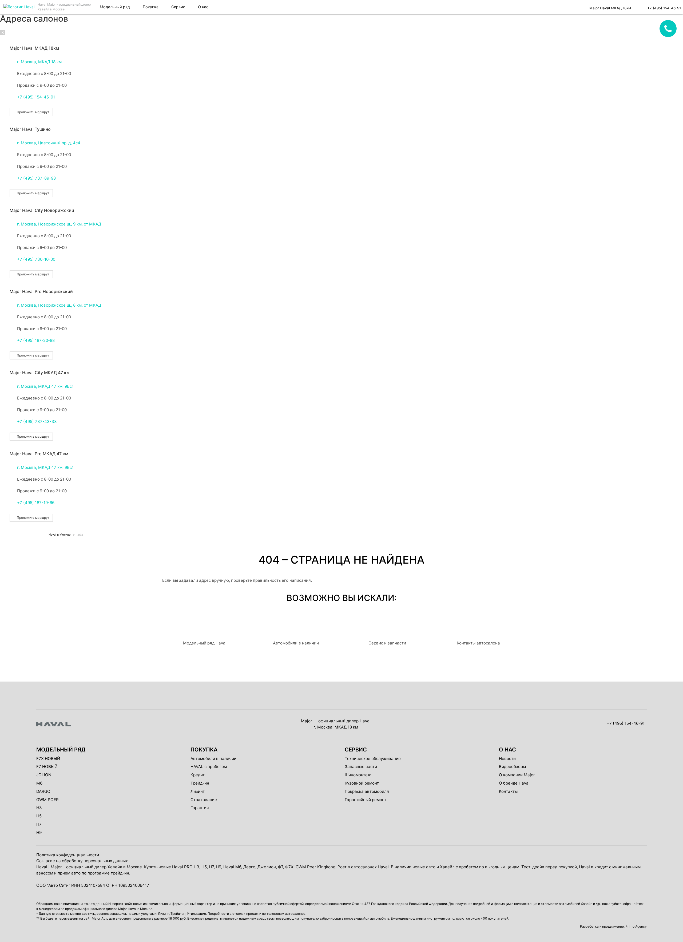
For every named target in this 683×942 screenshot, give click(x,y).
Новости (507, 758)
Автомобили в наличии (213, 758)
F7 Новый (46, 766)
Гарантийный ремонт (365, 799)
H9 (39, 832)
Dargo (43, 791)
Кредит (197, 774)
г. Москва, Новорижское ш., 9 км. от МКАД (59, 224)
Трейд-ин (199, 783)
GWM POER (47, 799)
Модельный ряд (115, 7)
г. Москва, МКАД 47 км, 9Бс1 (45, 386)
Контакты (508, 791)
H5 (39, 815)
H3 (39, 807)
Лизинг (197, 791)
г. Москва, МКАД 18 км (39, 61)
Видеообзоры (512, 766)
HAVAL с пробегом (208, 766)
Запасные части (361, 766)
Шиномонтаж (358, 774)
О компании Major (517, 774)
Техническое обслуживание (373, 758)
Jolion (43, 774)
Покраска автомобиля (367, 791)
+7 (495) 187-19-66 (35, 502)
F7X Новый (48, 758)
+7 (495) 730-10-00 (36, 259)
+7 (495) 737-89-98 (36, 178)
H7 (39, 824)
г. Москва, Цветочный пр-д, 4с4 (48, 142)
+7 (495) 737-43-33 (37, 421)
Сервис (178, 7)
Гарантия (199, 807)
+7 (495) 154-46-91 (36, 97)
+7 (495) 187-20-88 (36, 340)
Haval (41, 866)
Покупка (150, 7)
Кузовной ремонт (362, 783)
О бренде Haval (514, 783)
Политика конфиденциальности (67, 854)
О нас (203, 7)
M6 (39, 783)
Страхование (203, 799)
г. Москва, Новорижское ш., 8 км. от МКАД (59, 305)
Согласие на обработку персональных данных (82, 860)
